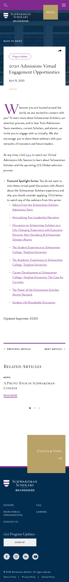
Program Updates (20, 56)
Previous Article (19, 349)
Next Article (53, 349)
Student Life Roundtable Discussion (33, 302)
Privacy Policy (29, 576)
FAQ (38, 505)
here (28, 155)
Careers (41, 511)
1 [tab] (29, 408)
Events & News (49, 451)
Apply (50, 12)
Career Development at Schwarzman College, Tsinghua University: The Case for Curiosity (38, 277)
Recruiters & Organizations (13, 513)
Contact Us (11, 521)
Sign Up (20, 542)
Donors (9, 505)
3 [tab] (39, 408)
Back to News (13, 41)
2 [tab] (34, 408)
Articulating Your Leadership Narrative (35, 217)
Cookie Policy (48, 576)
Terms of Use (10, 576)
